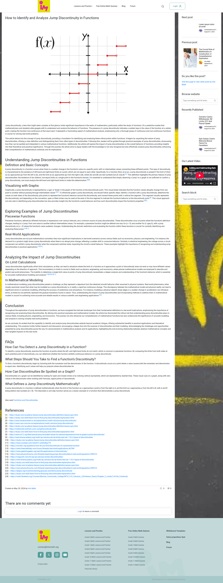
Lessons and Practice (83, 6)
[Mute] (211, 183)
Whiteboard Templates (175, 531)
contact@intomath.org (48, 547)
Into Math (32, 488)
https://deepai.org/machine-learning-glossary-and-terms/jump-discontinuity (41, 471)
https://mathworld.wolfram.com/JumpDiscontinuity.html (32, 429)
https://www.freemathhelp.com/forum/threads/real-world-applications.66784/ (42, 448)
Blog (123, 6)
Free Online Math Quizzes (106, 6)
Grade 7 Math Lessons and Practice (97, 545)
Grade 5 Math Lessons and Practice (97, 537)
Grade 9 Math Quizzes (136, 553)
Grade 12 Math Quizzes (136, 565)
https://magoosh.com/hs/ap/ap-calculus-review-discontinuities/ (36, 457)
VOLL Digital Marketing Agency (174, 579)
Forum (132, 6)
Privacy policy (43, 564)
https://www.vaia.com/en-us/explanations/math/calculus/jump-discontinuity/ (41, 423)
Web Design (156, 579)
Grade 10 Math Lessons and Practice (98, 557)
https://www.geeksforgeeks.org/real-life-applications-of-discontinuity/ (38, 451)
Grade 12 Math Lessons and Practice (98, 565)
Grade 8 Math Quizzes (136, 549)
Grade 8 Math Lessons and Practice (97, 549)
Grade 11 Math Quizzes (136, 561)
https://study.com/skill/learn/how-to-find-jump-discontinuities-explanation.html (41, 418)
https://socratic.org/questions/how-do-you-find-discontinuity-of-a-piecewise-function (44, 446)
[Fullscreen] (215, 183)
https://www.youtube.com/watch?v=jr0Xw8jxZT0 (30, 443)
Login (175, 6)
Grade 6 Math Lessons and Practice (97, 541)
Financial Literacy (91, 569)
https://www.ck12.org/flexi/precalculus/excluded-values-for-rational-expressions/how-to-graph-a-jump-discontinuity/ (57, 434)
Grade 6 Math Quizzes (136, 541)
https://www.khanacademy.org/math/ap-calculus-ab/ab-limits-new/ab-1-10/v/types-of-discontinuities (51, 437)
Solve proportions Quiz (175, 537)
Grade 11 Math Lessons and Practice (98, 561)
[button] (162, 488)
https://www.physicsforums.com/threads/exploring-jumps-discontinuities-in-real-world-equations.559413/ (53, 454)
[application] (200, 175)
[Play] (185, 183)
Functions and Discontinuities (25, 400)
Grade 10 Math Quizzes (136, 557)
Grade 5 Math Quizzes (136, 537)
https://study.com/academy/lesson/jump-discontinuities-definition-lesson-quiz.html (43, 415)
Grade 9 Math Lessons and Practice (97, 553)
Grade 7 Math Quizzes (136, 545)
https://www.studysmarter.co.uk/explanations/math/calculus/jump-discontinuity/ (43, 420)
